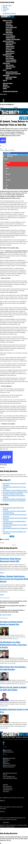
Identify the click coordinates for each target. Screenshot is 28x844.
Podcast (4, 10)
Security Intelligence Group (9, 776)
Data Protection (10, 58)
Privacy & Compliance (11, 60)
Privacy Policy (6, 791)
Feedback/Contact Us (7, 790)
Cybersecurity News (7, 5)
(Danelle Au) (15, 638)
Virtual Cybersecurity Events (9, 758)
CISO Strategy (6, 63)
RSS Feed (5, 775)
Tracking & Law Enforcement (13, 39)
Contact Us (2, 811)
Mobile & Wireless (10, 51)
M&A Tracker (9, 79)
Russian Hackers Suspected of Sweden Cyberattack (14, 499)
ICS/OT (4, 70)
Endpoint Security (10, 46)
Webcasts (5, 7)
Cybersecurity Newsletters (9, 767)
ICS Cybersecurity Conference (9, 13)
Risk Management (7, 55)
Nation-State (9, 29)
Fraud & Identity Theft (11, 27)
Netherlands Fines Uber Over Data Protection (13, 494)
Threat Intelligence (10, 36)
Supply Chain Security (11, 61)
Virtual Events (6, 9)
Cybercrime (8, 24)
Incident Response (10, 37)
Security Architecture (8, 41)
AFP (1, 148)
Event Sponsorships (7, 786)
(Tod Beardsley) (21, 683)
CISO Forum (8, 68)
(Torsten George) (11, 663)
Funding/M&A (6, 75)
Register (2, 572)
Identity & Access (10, 48)
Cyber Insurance (10, 56)
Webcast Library (6, 760)
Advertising (5, 784)
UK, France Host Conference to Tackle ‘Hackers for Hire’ (15, 492)
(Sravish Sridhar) (4, 706)
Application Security (11, 43)
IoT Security (9, 49)
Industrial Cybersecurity (12, 72)
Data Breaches (9, 25)
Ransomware (9, 31)
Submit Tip (2, 800)
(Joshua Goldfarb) (4, 728)
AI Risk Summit (6, 763)
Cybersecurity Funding (11, 77)
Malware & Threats (7, 20)
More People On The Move (5, 615)
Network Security (10, 53)
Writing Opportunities (8, 788)
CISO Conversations (10, 67)
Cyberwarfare (9, 22)
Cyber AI (5, 80)
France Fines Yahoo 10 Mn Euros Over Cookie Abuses (14, 501)
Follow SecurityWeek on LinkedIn (10, 778)
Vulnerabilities (9, 32)
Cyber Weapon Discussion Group (10, 773)
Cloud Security (9, 44)
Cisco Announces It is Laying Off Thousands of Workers (15, 490)
